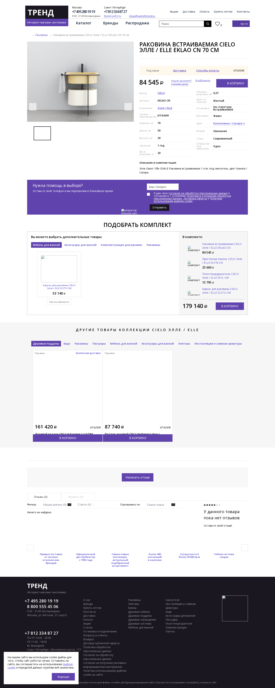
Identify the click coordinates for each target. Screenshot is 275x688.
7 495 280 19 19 (42, 601)
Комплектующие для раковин (121, 245)
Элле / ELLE (165, 108)
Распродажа (137, 22)
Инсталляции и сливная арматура (218, 343)
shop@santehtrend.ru (142, 16)
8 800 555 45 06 (42, 606)
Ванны (132, 608)
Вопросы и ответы (95, 635)
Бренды (110, 22)
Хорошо (63, 677)
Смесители (172, 600)
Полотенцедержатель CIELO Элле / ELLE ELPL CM (220, 275)
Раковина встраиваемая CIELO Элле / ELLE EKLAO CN (222, 245)
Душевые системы (139, 623)
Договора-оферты (195, 198)
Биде (67, 343)
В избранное (202, 80)
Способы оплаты (207, 70)
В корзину (235, 83)
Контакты (243, 11)
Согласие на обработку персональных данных (198, 193)
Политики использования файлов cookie (188, 200)
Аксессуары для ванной (80, 245)
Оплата (204, 11)
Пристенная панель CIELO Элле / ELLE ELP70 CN (222, 260)
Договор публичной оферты (101, 643)
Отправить (159, 207)
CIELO (161, 93)
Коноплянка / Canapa (227, 123)
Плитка (170, 631)
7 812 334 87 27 (42, 633)
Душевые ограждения (142, 619)
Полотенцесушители (179, 623)
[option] (80, 82)
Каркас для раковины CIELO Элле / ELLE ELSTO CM (59, 287)
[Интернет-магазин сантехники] (28, 35)
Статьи (87, 627)
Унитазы (184, 343)
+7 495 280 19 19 (83, 11)
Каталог (83, 22)
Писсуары (99, 343)
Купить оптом (223, 11)
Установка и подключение (100, 631)
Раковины (41, 35)
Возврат (88, 639)
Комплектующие (176, 627)
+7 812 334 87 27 (115, 11)
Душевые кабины (139, 611)
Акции (174, 11)
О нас (86, 600)
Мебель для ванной (46, 245)
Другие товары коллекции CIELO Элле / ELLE (137, 330)
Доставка (189, 11)
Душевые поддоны (46, 343)
